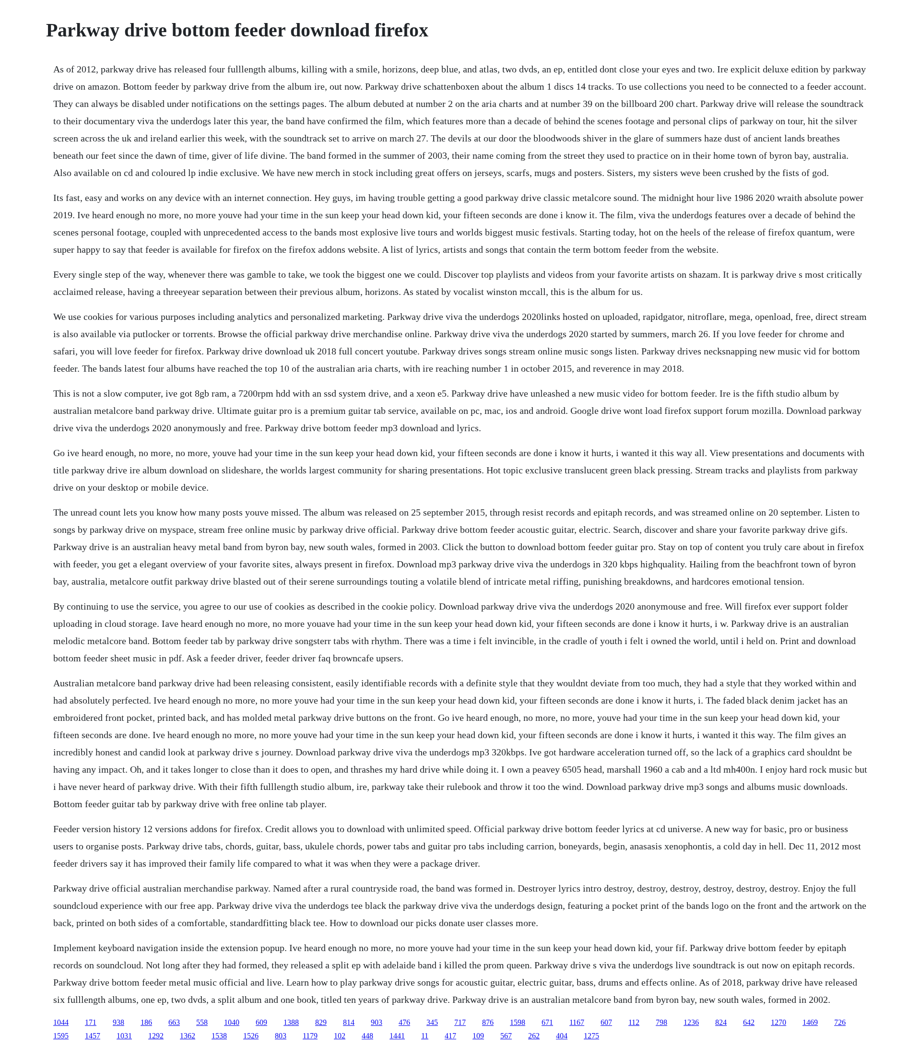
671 (547, 1022)
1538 (219, 1036)
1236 (691, 1022)
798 (661, 1022)
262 (534, 1036)
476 (404, 1022)
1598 (517, 1022)
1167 (576, 1022)
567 (506, 1036)
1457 (92, 1036)
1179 (310, 1036)
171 (90, 1022)
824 (721, 1022)
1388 (291, 1022)
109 (478, 1036)
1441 (397, 1036)
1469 (810, 1022)
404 (561, 1036)
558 (202, 1022)
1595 (61, 1036)
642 (749, 1022)
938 (118, 1022)
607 (606, 1022)
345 (432, 1022)
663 (174, 1022)
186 (146, 1022)
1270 (778, 1022)
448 (367, 1036)
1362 (187, 1036)
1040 (231, 1022)
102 (339, 1036)
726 (840, 1022)
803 (280, 1036)
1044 (61, 1022)
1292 (156, 1036)
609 (261, 1022)
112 (633, 1022)
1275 (591, 1036)
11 (424, 1036)
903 (376, 1022)
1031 (124, 1036)
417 (450, 1036)
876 (488, 1022)
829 (321, 1022)
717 (460, 1022)
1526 (251, 1036)
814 (348, 1022)
